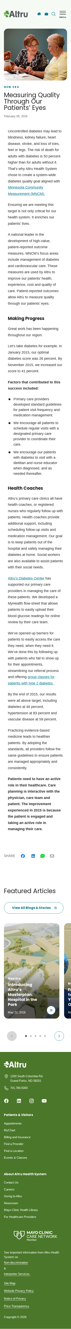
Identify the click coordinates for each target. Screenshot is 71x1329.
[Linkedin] (33, 856)
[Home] (39, 14)
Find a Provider (13, 1144)
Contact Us (11, 1182)
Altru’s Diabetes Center (26, 578)
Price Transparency (16, 1306)
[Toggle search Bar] (53, 14)
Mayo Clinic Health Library (21, 1210)
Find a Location (13, 1151)
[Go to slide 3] (35, 1036)
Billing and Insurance (17, 1137)
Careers (9, 1189)
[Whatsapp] (42, 856)
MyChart (9, 1130)
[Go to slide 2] (31, 1036)
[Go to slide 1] (26, 1036)
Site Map (9, 1283)
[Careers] (46, 14)
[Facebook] (23, 856)
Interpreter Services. (17, 1274)
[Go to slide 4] (40, 1036)
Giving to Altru (13, 1196)
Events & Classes (15, 1157)
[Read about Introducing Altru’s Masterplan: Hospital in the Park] (51, 1010)
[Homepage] (15, 1067)
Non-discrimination (16, 1262)
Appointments (13, 1123)
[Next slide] (59, 1036)
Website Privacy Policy (19, 1290)
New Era (11, 87)
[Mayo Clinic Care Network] (35, 1236)
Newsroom (11, 1203)
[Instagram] (31, 1100)
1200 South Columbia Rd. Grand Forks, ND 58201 (26, 1078)
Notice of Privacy (15, 1298)
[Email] (52, 856)
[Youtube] (44, 1100)
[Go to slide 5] (45, 1036)
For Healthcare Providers (20, 1216)
